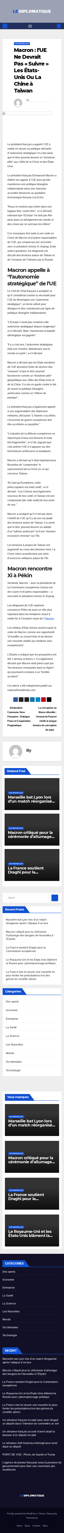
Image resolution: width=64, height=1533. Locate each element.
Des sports (12, 1001)
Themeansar (32, 1518)
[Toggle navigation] (30, 26)
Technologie (13, 1070)
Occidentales (13, 1061)
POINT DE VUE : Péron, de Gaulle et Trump (28, 1454)
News (27, 1526)
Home (19, 1526)
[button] (54, 25)
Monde (10, 1053)
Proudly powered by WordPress (22, 1513)
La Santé (11, 1027)
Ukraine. (49, 618)
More (45, 1526)
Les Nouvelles (22, 43)
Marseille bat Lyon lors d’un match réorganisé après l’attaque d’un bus (31, 801)
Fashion (36, 1526)
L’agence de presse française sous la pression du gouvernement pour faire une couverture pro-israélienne (32, 1466)
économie (12, 1010)
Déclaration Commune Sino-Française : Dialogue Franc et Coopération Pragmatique (19, 716)
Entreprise (12, 1018)
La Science (12, 1036)
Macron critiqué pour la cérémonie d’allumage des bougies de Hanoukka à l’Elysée (29, 935)
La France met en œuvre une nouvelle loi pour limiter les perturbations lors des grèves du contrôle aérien (30, 975)
